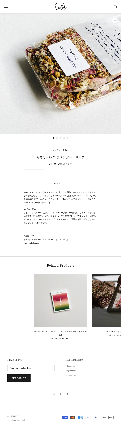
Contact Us (70, 366)
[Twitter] (61, 393)
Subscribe (19, 378)
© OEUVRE (12, 416)
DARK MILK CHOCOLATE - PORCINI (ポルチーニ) (60, 333)
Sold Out (60, 183)
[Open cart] (115, 6)
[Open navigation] (6, 6)
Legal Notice (71, 370)
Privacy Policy (71, 375)
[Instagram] (54, 393)
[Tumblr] (67, 393)
